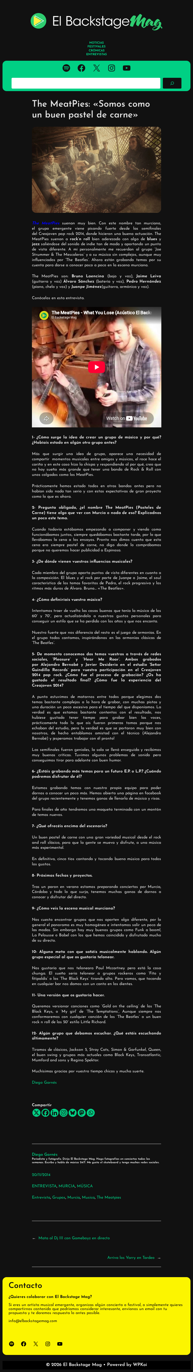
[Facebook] (45, 1113)
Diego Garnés (44, 1083)
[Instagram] (64, 1113)
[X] (36, 1113)
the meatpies (109, 1198)
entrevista (41, 1198)
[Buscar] (172, 83)
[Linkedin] (55, 1113)
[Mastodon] (82, 1113)
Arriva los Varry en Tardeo (131, 1258)
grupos (58, 1198)
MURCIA (67, 1186)
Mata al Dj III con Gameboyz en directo (74, 1238)
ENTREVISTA (44, 1186)
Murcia (73, 1198)
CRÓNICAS (97, 50)
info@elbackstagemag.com (33, 1321)
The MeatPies (46, 223)
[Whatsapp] (91, 1113)
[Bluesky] (73, 1113)
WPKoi (140, 1365)
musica (88, 1198)
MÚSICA (85, 1186)
